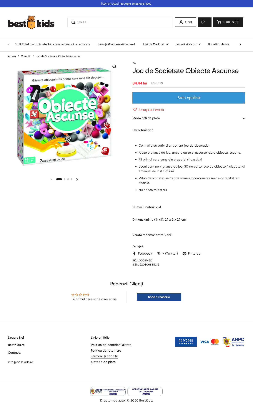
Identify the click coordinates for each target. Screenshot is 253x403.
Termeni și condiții (104, 356)
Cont (188, 22)
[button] (228, 22)
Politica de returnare (106, 350)
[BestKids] (34, 22)
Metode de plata (103, 362)
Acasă (12, 56)
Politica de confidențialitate (111, 345)
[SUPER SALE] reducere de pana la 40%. (126, 3)
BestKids (145, 400)
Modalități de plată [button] (146, 118)
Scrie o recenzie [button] (159, 297)
